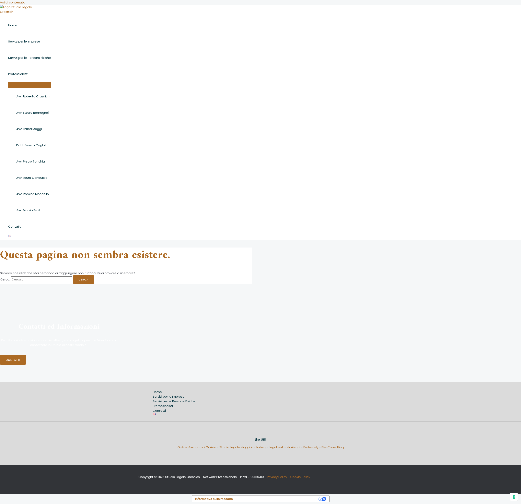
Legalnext (276, 447)
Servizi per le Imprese (24, 41)
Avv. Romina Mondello (32, 194)
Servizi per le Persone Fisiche (29, 58)
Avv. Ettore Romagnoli (32, 112)
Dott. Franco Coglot (31, 145)
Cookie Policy (300, 477)
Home (12, 25)
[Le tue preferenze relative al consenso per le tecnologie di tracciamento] (514, 497)
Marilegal (293, 447)
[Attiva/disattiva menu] (29, 85)
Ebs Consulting (333, 447)
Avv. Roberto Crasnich (32, 96)
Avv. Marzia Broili (28, 210)
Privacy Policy (277, 477)
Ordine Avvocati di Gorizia (196, 447)
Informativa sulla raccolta (214, 499)
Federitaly (310, 447)
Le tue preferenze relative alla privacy (277, 499)
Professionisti (18, 74)
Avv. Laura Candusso (31, 178)
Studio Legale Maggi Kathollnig (242, 447)
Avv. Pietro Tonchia (30, 161)
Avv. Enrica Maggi (29, 129)
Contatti (14, 226)
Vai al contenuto (12, 2)
